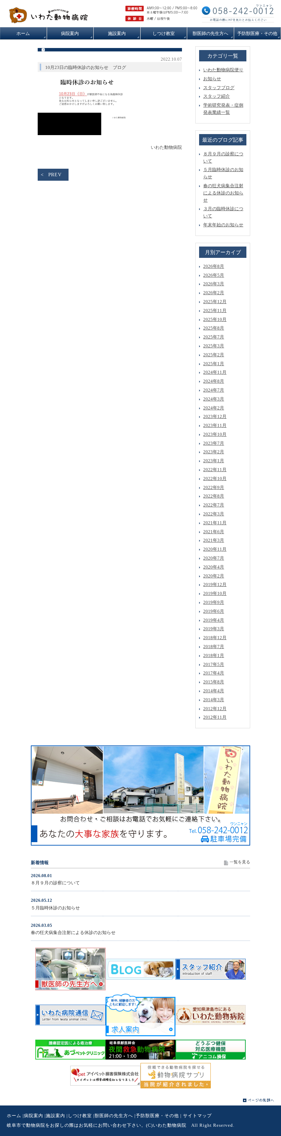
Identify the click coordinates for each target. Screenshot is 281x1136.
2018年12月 (215, 637)
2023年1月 (213, 460)
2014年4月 (213, 690)
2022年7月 (213, 504)
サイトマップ (197, 1115)
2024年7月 (213, 390)
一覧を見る (240, 862)
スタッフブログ (218, 87)
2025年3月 (213, 345)
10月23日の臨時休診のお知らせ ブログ (85, 67)
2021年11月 (215, 522)
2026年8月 (213, 266)
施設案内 (55, 1115)
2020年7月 (213, 558)
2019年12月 (215, 584)
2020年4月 (213, 567)
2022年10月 (215, 478)
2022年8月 (213, 496)
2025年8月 (213, 328)
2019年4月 (213, 620)
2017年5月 (213, 664)
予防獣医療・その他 (157, 1115)
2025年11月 (215, 310)
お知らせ (212, 78)
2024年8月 (213, 381)
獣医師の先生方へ (114, 1115)
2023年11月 (215, 425)
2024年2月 (213, 407)
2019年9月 (213, 602)
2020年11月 (215, 549)
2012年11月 (215, 717)
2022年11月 (215, 469)
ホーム (14, 1115)
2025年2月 (213, 354)
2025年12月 (215, 301)
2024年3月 (213, 399)
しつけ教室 (80, 1115)
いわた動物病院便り (223, 69)
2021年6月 (213, 531)
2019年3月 (213, 628)
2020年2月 (213, 575)
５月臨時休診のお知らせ (55, 907)
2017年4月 (213, 672)
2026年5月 (213, 275)
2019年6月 (213, 611)
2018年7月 (213, 646)
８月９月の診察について (55, 882)
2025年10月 (215, 319)
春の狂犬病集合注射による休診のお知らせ (223, 193)
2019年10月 (215, 593)
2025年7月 (213, 336)
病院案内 (33, 1115)
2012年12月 (215, 708)
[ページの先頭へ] (258, 1100)
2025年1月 (213, 363)
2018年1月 (213, 655)
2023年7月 (213, 443)
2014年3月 (213, 699)
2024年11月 (215, 372)
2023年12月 (215, 416)
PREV (55, 174)
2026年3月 (213, 283)
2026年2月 (213, 292)
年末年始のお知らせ (223, 224)
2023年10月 (215, 434)
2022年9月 (213, 487)
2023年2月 (213, 451)
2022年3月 (213, 513)
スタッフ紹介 (216, 96)
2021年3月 (213, 540)
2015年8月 (213, 681)
